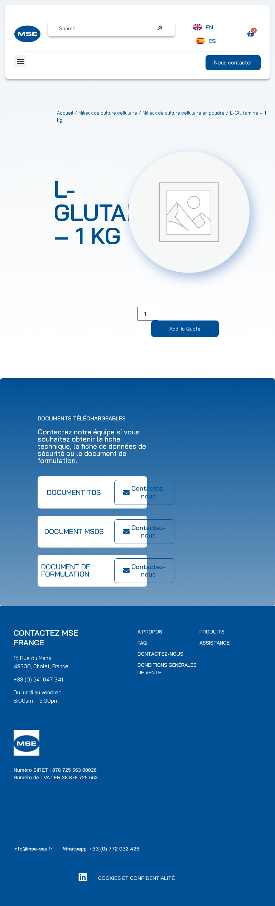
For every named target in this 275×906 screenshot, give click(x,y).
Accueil (65, 113)
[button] (20, 61)
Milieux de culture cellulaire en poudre (184, 113)
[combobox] (106, 28)
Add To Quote (185, 329)
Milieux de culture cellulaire (107, 113)
